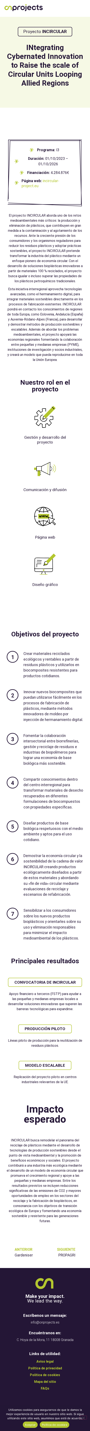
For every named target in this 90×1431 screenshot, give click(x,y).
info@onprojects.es (45, 1322)
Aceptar (30, 1424)
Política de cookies (54, 1424)
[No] (83, 1417)
